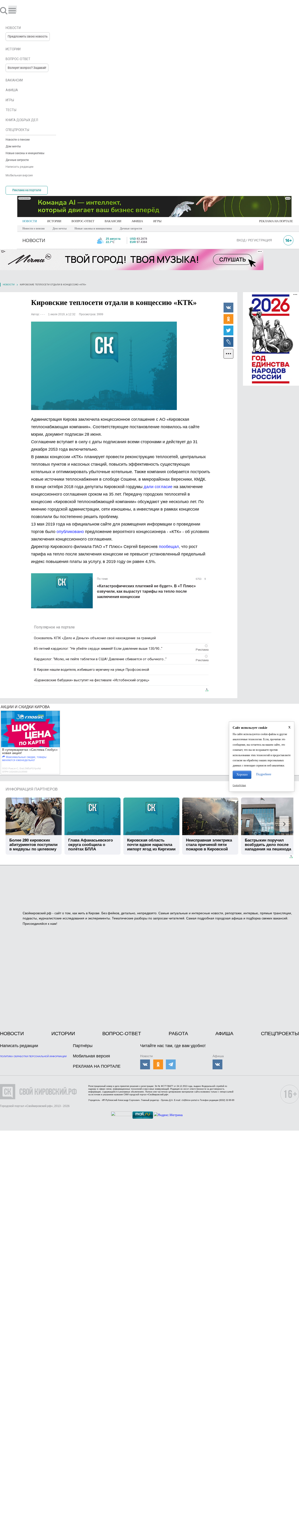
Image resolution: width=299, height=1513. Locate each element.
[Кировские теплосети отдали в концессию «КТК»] (104, 366)
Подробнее (263, 774)
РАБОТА (178, 1033)
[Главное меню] (12, 9)
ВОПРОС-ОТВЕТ (82, 221)
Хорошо (242, 774)
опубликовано (70, 531)
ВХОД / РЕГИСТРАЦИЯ (254, 240)
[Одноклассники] (228, 319)
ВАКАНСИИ (113, 221)
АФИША (137, 221)
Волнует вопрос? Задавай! (27, 67)
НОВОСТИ (29, 221)
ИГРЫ (157, 221)
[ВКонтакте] (228, 307)
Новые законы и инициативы (93, 228)
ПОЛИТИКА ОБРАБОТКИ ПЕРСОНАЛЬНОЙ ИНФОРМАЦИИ (33, 1056)
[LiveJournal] (228, 342)
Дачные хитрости (131, 228)
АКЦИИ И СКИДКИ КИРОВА (25, 707)
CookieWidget (239, 785)
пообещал (169, 546)
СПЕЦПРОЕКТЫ (280, 1033)
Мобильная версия (91, 1056)
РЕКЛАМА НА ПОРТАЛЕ (276, 221)
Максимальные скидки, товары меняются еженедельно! (24, 758)
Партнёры (83, 1045)
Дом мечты (60, 228)
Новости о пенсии (33, 228)
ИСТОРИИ (54, 221)
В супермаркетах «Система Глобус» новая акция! (30, 751)
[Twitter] (228, 330)
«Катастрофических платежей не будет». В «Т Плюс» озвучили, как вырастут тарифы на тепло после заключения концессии (146, 591)
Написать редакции (19, 1045)
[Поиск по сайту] (4, 10)
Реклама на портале (26, 190)
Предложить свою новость (28, 36)
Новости (8, 284)
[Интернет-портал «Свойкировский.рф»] (17, 10)
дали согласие (159, 486)
